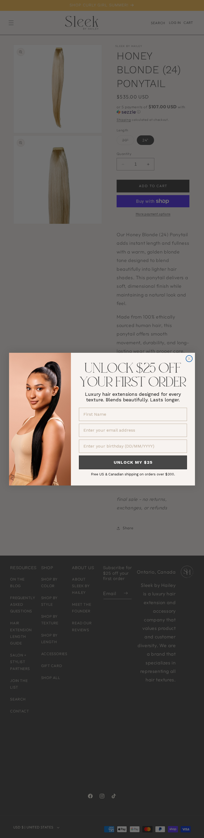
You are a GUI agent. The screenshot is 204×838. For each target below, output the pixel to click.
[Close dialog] (189, 358)
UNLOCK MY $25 (133, 462)
